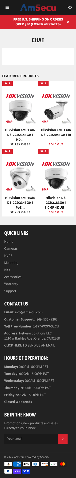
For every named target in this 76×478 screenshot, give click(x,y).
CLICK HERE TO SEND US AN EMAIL (29, 345)
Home (8, 241)
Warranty (11, 283)
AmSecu (19, 457)
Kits (7, 270)
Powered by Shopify (37, 457)
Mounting (11, 262)
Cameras (11, 248)
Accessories (12, 276)
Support (10, 291)
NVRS (8, 255)
